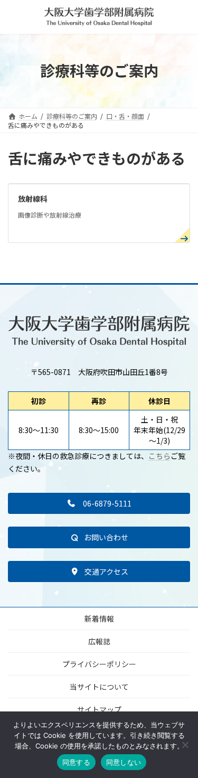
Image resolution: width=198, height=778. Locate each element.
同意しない (123, 762)
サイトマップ (99, 709)
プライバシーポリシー (99, 664)
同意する (76, 762)
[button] (99, 503)
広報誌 (99, 641)
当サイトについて (99, 686)
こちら (159, 456)
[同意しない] (185, 744)
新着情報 (99, 618)
